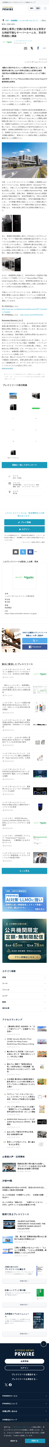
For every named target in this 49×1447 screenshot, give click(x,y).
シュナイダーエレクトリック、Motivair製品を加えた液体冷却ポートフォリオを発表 (16, 805)
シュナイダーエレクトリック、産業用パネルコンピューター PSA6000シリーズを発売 (16, 789)
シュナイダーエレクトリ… (29, 20)
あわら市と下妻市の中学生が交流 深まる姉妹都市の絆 (20, 1133)
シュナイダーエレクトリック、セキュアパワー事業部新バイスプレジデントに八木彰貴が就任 (16, 855)
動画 (4, 1002)
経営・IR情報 (17, 478)
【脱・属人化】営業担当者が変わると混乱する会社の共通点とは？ (30, 1237)
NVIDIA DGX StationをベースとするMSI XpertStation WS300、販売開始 (21, 1121)
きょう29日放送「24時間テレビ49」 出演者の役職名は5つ (23, 1196)
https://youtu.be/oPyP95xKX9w (31, 315)
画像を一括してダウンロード (24, 465)
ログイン (25, 529)
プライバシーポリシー (22, 1427)
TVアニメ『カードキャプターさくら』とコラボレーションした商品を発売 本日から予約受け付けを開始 (21, 1096)
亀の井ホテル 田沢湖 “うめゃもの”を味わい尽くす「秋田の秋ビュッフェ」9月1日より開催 (21, 1054)
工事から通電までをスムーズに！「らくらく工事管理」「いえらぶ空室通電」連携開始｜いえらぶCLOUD (30, 1250)
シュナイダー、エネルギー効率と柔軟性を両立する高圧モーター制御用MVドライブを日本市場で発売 (16, 740)
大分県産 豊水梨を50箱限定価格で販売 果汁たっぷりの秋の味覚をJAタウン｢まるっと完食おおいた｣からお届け (21, 1083)
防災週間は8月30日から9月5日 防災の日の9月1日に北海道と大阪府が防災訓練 (23, 1189)
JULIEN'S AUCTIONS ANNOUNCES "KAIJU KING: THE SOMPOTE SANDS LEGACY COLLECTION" (31, 1225)
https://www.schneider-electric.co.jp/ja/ (21, 613)
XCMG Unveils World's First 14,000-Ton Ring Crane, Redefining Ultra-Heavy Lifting (20, 1041)
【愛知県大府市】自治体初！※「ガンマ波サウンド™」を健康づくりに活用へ (21, 1029)
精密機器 (14, 20)
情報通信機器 (17, 484)
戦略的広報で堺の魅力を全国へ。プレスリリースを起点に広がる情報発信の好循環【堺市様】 (31, 1166)
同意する (35, 1441)
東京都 (15, 493)
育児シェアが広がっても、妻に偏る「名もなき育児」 (21, 1143)
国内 (31, 8)
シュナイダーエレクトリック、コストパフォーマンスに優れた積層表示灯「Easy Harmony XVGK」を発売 (16, 756)
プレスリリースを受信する (24, 1379)
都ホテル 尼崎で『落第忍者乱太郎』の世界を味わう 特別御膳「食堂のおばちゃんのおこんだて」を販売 (21, 1068)
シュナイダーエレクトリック (23, 40)
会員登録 (25, 1361)
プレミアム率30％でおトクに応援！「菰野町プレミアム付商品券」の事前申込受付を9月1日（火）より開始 (21, 1109)
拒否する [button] (13, 1441)
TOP (7, 20)
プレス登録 (25, 522)
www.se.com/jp (7, 368)
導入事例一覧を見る (24, 1171)
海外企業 (5, 1008)
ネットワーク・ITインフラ (30, 486)
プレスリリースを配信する (24, 1374)
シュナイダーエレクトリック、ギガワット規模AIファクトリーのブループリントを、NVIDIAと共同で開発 (16, 672)
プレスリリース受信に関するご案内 (33, 542)
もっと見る (24, 871)
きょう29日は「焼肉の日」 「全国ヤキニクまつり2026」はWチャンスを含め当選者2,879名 (22, 1203)
